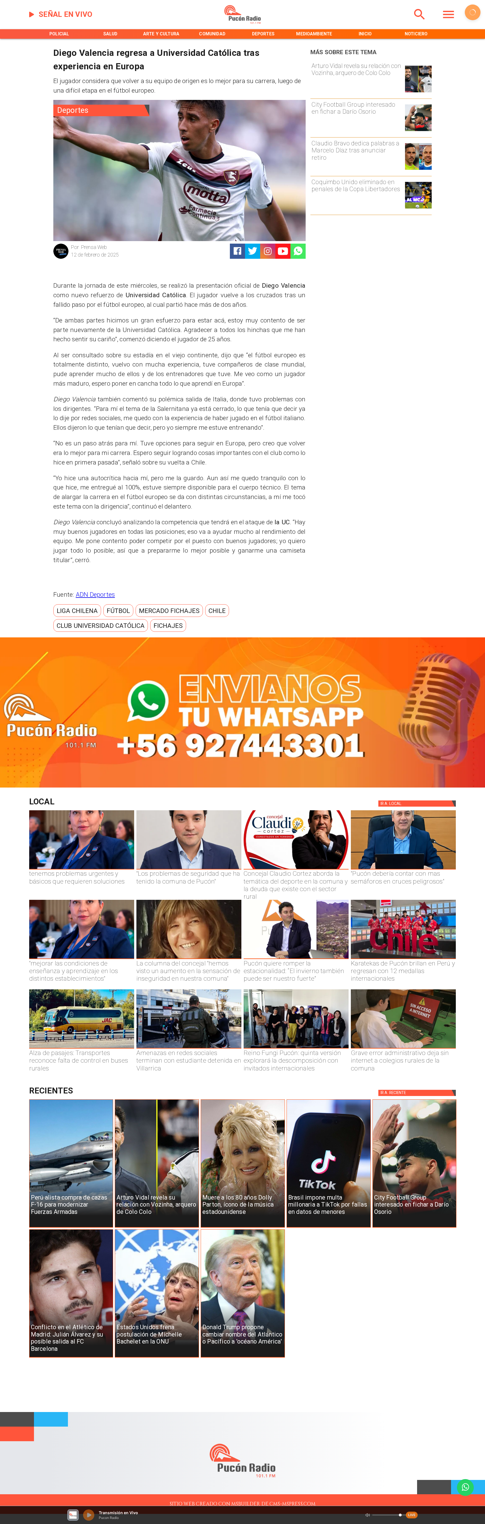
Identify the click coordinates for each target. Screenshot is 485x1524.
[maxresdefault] (296, 958)
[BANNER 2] (242, 786)
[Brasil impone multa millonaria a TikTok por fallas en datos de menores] (329, 1227)
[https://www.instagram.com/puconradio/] (268, 251)
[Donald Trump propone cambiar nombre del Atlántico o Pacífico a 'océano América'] (243, 1357)
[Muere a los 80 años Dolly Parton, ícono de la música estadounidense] (243, 1227)
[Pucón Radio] (419, 22)
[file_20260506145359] (403, 958)
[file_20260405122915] (81, 1048)
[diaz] (418, 169)
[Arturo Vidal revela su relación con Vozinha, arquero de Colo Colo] (418, 92)
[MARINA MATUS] (81, 869)
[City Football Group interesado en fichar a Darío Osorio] (418, 130)
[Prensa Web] (60, 258)
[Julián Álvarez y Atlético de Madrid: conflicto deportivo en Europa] (71, 1357)
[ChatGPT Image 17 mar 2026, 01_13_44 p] (403, 1048)
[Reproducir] (473, 12)
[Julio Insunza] (403, 869)
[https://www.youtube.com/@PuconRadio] (283, 251)
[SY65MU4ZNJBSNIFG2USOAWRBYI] (188, 1048)
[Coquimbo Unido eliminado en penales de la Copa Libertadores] (418, 208)
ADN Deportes (95, 594)
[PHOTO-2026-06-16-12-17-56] (296, 869)
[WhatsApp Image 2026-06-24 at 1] (188, 869)
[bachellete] (157, 1357)
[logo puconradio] (242, 22)
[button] (77, 610)
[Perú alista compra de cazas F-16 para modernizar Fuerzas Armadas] (71, 1227)
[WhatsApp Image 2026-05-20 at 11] (188, 958)
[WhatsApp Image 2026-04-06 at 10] (296, 1048)
